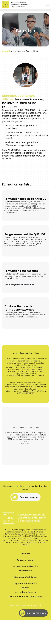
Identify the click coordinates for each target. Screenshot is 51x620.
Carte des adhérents (25, 592)
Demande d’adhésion (25, 577)
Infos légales (15, 605)
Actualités (25, 588)
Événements (25, 571)
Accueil (6, 51)
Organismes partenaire (25, 566)
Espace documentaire (25, 583)
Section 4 (37, 605)
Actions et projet (25, 560)
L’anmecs (25, 554)
